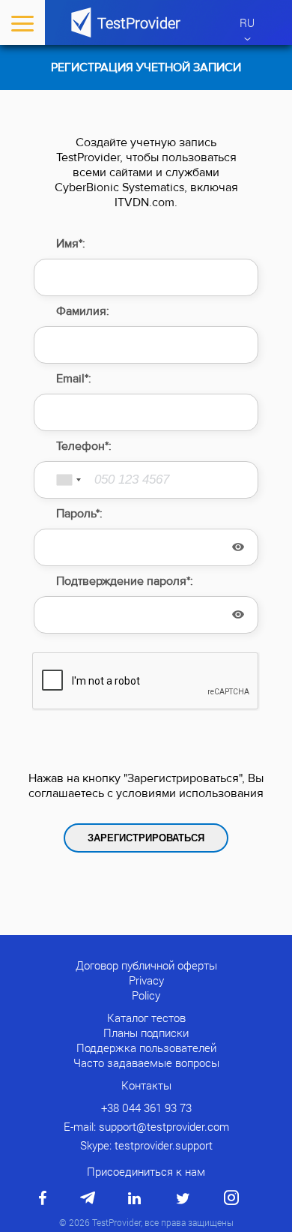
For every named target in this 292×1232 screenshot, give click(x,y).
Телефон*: (84, 446)
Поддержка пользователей (146, 1047)
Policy (146, 995)
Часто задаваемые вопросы (146, 1062)
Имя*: (70, 243)
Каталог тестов (146, 1017)
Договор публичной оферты (146, 965)
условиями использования (190, 793)
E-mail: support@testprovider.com (146, 1126)
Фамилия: (82, 311)
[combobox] (59, 480)
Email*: (73, 378)
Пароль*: (79, 513)
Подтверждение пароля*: (124, 581)
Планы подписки (146, 1032)
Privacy (146, 980)
